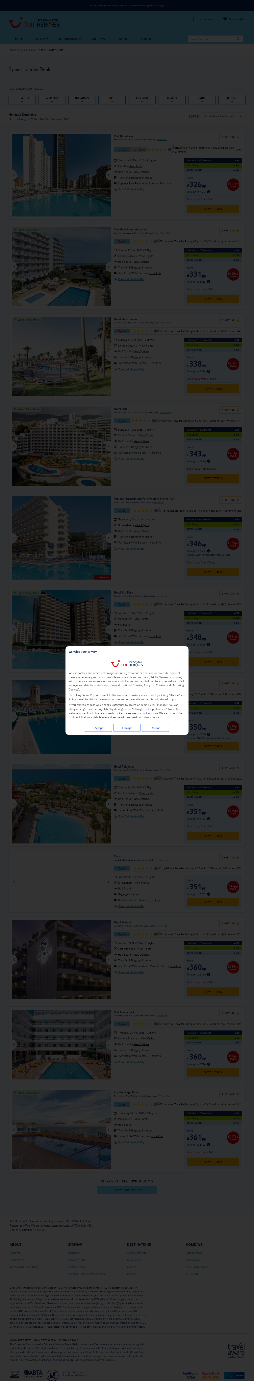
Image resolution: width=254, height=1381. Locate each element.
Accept (98, 728)
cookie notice (150, 713)
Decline (155, 728)
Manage (127, 728)
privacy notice (150, 717)
